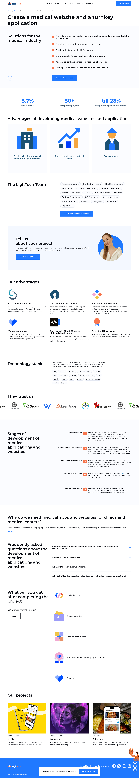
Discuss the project (64, 78)
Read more (12, 531)
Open (14, 616)
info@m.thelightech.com (94, 766)
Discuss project (124, 3)
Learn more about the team (76, 214)
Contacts (89, 3)
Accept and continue (88, 771)
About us (80, 3)
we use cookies (70, 771)
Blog (71, 3)
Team (65, 3)
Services (49, 3)
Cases (57, 3)
